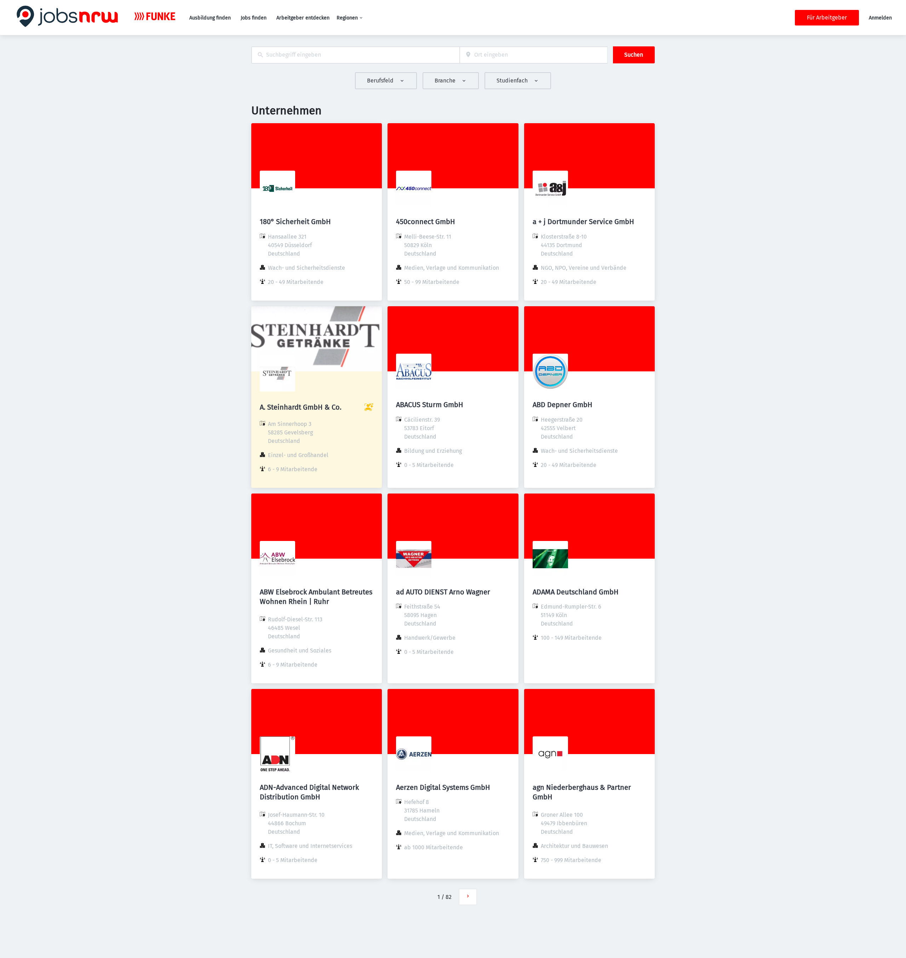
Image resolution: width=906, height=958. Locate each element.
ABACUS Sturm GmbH (429, 404)
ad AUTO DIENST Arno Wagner (443, 592)
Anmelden (880, 18)
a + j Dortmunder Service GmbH (583, 221)
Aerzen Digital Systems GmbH (443, 787)
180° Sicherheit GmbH (295, 221)
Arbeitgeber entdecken (302, 18)
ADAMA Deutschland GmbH (576, 592)
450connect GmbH (425, 221)
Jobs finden (253, 18)
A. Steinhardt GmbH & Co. (301, 407)
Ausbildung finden (210, 18)
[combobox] (355, 55)
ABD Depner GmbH (562, 404)
